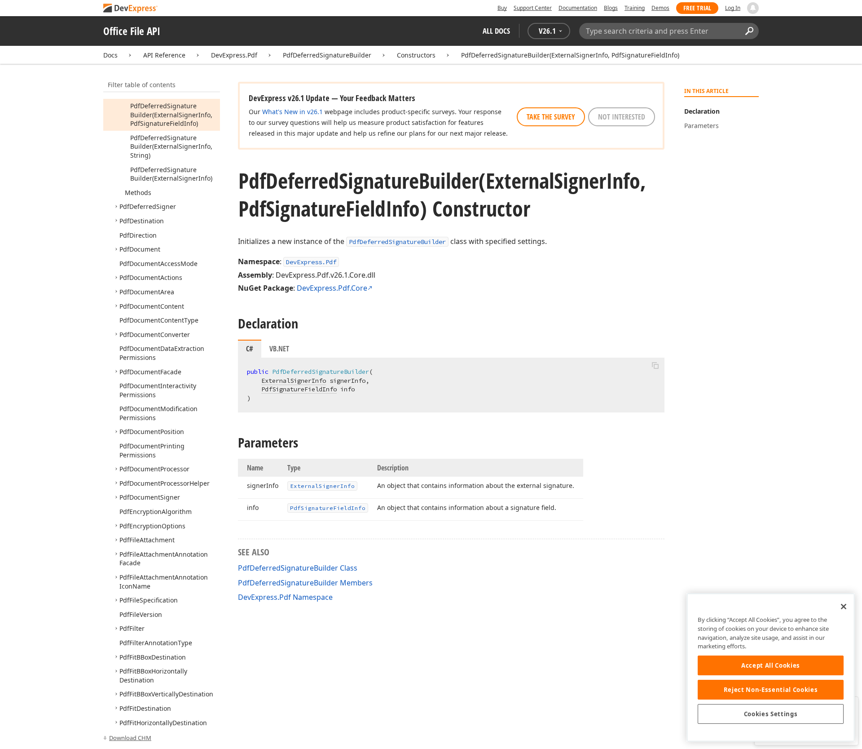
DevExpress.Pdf (234, 55)
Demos (660, 8)
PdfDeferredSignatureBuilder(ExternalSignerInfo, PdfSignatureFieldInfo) (570, 55)
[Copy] (655, 365)
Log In (732, 8)
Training (635, 8)
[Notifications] (753, 8)
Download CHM (130, 738)
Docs (110, 55)
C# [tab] (249, 349)
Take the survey (551, 117)
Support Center (533, 8)
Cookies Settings (771, 714)
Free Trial (697, 8)
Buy (502, 8)
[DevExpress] (130, 8)
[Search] (749, 31)
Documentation (578, 8)
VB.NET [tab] (279, 349)
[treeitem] (171, 115)
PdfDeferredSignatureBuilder (327, 55)
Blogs (611, 8)
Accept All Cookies (770, 665)
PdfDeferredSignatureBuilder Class (297, 568)
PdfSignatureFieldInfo (299, 389)
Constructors (416, 55)
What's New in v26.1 (292, 111)
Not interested (621, 117)
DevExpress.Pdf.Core (332, 288)
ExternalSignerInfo (293, 381)
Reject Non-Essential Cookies (771, 690)
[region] (770, 667)
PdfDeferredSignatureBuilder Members (305, 583)
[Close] (843, 606)
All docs (496, 31)
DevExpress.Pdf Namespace (285, 597)
